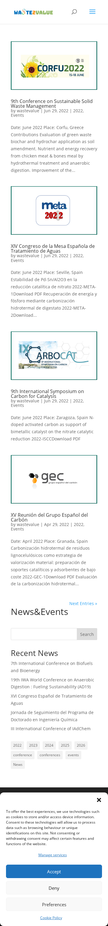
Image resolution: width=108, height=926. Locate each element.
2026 (81, 745)
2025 (65, 745)
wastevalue (28, 110)
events (73, 754)
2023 (33, 745)
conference (22, 754)
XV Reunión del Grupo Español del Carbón (49, 517)
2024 (49, 745)
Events (17, 115)
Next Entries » (83, 603)
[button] (99, 800)
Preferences (54, 904)
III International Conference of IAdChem (51, 728)
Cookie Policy (51, 917)
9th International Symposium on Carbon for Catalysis (47, 393)
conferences (50, 754)
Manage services (52, 854)
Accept (54, 872)
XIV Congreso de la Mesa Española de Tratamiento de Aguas (53, 248)
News (17, 764)
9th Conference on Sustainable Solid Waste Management (52, 103)
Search (87, 634)
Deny (54, 888)
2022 (78, 110)
